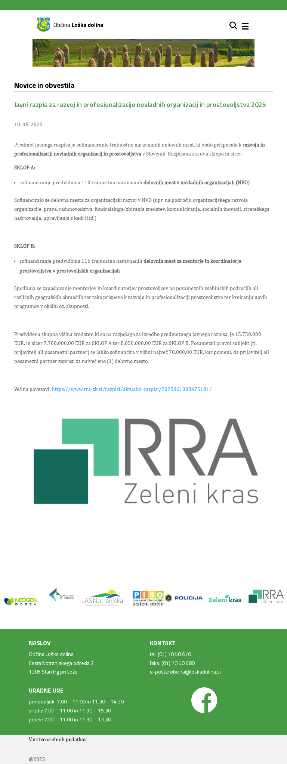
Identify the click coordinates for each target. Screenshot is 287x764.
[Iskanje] (233, 26)
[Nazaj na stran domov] (70, 30)
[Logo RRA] (143, 522)
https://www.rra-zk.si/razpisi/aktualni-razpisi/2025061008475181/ (132, 389)
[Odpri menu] (245, 26)
